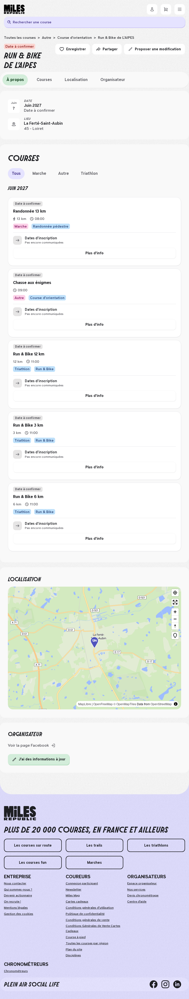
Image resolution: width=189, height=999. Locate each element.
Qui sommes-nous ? (18, 889)
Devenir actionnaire (18, 895)
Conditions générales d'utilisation (90, 907)
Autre (46, 38)
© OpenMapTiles (124, 704)
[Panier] (165, 9)
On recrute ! (12, 901)
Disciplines (73, 955)
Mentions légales (16, 907)
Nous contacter (15, 883)
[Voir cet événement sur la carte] (14, 124)
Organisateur (112, 79)
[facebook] (155, 984)
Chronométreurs (16, 971)
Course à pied (76, 937)
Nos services (136, 889)
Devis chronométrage (142, 895)
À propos (15, 79)
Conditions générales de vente (88, 920)
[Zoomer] (175, 611)
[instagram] (167, 984)
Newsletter (73, 889)
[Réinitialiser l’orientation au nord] (175, 626)
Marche (39, 173)
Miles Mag (73, 895)
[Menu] (179, 9)
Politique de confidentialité (85, 914)
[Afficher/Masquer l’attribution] (176, 704)
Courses (44, 79)
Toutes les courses (20, 38)
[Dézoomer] (175, 618)
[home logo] (20, 813)
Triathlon (89, 173)
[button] (94, 648)
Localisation (76, 79)
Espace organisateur (142, 883)
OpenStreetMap (161, 704)
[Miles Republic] (14, 9)
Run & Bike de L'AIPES (116, 38)
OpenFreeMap (103, 704)
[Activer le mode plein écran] (175, 602)
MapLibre (84, 704)
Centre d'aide (136, 901)
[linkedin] (179, 984)
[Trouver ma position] (175, 592)
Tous (16, 173)
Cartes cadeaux (77, 901)
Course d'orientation (74, 38)
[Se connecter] (152, 9)
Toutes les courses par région (87, 943)
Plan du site (74, 949)
